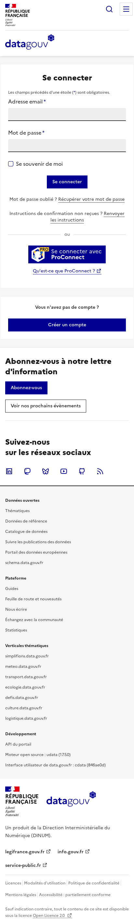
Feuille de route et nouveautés (33, 599)
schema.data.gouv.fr (24, 563)
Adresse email (27, 101)
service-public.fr (23, 865)
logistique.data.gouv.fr (26, 718)
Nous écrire (16, 609)
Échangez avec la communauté (34, 620)
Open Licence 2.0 (49, 915)
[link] (67, 324)
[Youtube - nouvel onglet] (63, 471)
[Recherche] (109, 9)
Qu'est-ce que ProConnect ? (64, 271)
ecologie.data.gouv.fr (25, 687)
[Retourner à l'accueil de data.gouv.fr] (29, 42)
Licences (13, 883)
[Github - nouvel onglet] (81, 471)
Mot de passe (26, 133)
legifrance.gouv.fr (25, 851)
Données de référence (26, 521)
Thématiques (17, 511)
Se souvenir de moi (39, 164)
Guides (11, 589)
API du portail (18, 744)
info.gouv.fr (71, 851)
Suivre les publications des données (38, 542)
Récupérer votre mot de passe (91, 199)
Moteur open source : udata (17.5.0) (38, 755)
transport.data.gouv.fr (26, 677)
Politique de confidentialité (93, 883)
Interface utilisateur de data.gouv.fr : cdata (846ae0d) (55, 765)
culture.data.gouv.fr (23, 708)
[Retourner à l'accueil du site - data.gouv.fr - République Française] (71, 801)
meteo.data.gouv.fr (23, 666)
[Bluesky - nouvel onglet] (45, 471)
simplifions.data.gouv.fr (27, 656)
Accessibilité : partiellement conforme (75, 895)
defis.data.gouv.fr (21, 698)
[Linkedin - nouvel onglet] (9, 471)
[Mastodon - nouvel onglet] (27, 471)
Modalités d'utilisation (44, 883)
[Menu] (126, 9)
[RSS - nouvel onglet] (100, 471)
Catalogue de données (26, 531)
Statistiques (16, 630)
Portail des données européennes (36, 552)
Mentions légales (20, 895)
